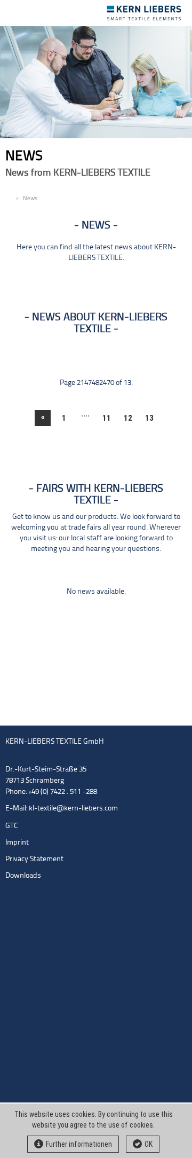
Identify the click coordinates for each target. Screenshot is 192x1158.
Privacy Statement (34, 859)
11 (106, 418)
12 (128, 418)
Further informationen (79, 1144)
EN (9, 198)
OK (149, 1144)
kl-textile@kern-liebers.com (73, 809)
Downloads (23, 876)
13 (149, 418)
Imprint (17, 843)
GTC (11, 826)
